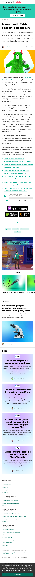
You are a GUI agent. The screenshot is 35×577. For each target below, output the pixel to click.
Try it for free (17, 15)
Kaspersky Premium (7, 490)
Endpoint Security (6, 534)
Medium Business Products (10, 509)
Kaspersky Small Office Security (10, 500)
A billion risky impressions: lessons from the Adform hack (17, 392)
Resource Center (24, 557)
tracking (17, 232)
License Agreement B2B (8, 553)
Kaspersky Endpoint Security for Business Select (14, 516)
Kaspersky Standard (7, 484)
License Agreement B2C (25, 552)
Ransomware (24, 229)
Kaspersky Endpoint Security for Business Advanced (15, 519)
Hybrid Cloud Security (7, 537)
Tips (18, 356)
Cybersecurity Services (8, 529)
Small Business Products (9, 496)
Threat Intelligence (7, 542)
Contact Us (4, 557)
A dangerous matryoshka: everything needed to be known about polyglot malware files (17, 423)
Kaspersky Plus (5, 487)
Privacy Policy (6, 552)
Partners (14, 557)
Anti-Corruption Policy (14, 552)
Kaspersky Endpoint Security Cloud (11, 503)
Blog (18, 557)
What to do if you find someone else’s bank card (17, 361)
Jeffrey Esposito (9, 47)
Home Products (6, 480)
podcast (5, 19)
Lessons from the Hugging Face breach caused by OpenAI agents (17, 454)
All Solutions (5, 545)
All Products (5, 492)
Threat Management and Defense (11, 532)
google (8, 229)
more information (28, 570)
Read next (6, 301)
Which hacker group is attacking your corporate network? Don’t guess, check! (16, 308)
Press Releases (5, 558)
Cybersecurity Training (8, 540)
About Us (10, 557)
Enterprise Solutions (8, 525)
